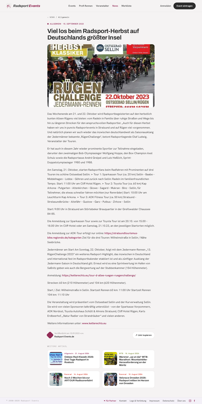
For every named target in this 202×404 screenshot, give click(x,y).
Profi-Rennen (85, 5)
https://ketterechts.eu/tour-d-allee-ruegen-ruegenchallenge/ (99, 275)
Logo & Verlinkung (138, 400)
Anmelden (165, 5)
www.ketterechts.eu (94, 323)
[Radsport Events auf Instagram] (190, 400)
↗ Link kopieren (143, 335)
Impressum (154, 400)
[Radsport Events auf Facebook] (194, 400)
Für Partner (111, 400)
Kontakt (123, 400)
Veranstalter (102, 5)
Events (72, 5)
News (115, 5)
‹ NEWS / (58, 17)
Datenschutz (168, 400)
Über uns (181, 400)
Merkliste (126, 5)
